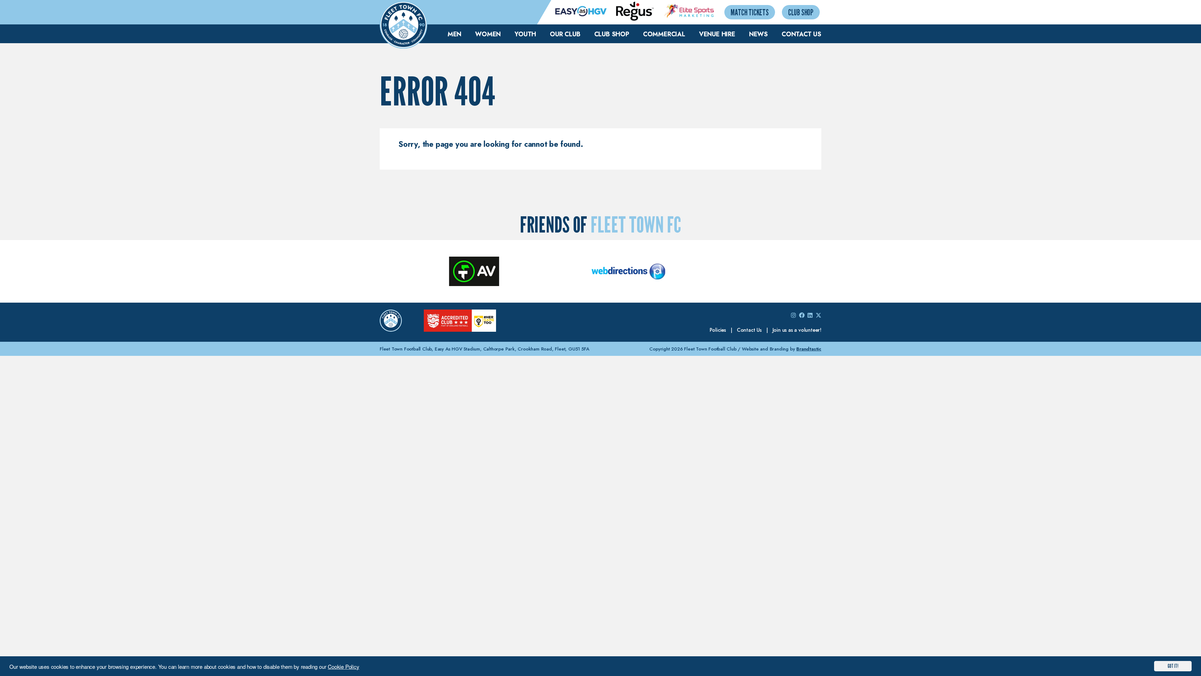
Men (454, 34)
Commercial (664, 34)
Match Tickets (749, 12)
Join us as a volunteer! (797, 330)
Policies (718, 330)
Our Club (565, 34)
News (758, 34)
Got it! (1173, 666)
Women (488, 34)
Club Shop (800, 12)
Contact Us (801, 34)
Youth (525, 34)
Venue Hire (717, 34)
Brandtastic (808, 349)
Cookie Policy (343, 666)
